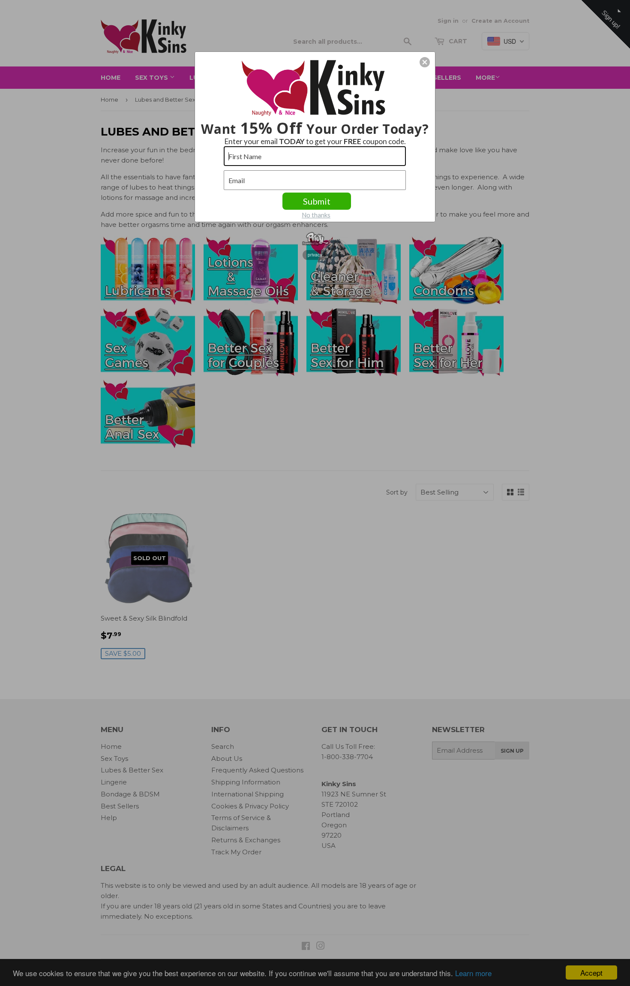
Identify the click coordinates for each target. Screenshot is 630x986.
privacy (315, 255)
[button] (425, 62)
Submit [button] (316, 201)
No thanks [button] (316, 215)
